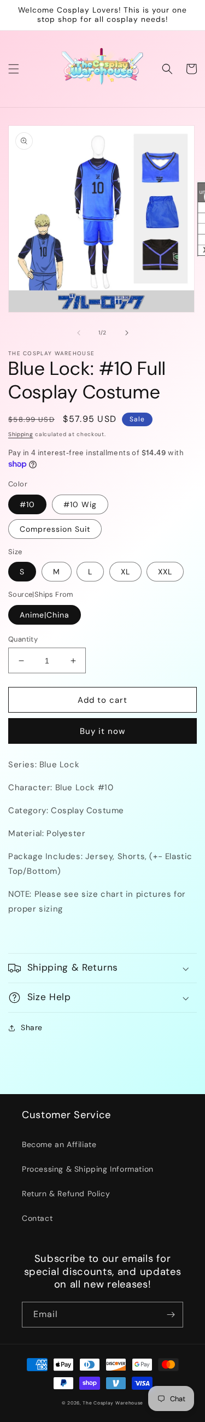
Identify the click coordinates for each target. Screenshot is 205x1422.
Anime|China (44, 615)
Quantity (23, 639)
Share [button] (32, 1027)
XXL (165, 572)
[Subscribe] (171, 1314)
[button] (14, 69)
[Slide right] (127, 333)
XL (125, 572)
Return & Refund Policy (66, 1193)
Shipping (20, 434)
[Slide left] (79, 333)
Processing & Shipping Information (88, 1169)
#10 (27, 504)
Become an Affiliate (59, 1144)
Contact (37, 1218)
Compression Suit (55, 529)
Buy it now (102, 731)
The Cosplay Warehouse (113, 1403)
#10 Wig (80, 504)
